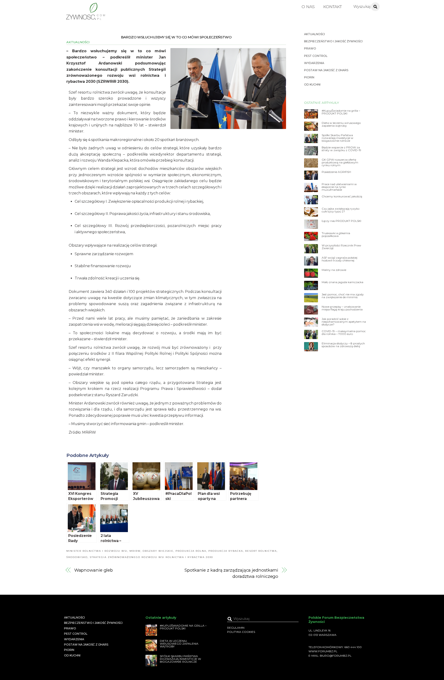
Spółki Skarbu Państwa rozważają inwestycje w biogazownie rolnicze (337, 138)
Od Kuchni (312, 84)
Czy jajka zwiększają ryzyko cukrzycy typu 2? (340, 210)
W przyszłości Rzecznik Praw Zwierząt (341, 247)
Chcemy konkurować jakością (342, 196)
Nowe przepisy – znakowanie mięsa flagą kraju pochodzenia (342, 308)
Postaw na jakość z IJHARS (326, 70)
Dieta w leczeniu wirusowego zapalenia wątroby (341, 124)
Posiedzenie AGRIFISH (336, 172)
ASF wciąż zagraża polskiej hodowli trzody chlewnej (339, 259)
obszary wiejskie (158, 550)
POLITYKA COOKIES (241, 632)
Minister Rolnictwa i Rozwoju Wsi (96, 550)
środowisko (77, 557)
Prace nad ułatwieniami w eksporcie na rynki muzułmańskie (339, 187)
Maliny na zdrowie (334, 270)
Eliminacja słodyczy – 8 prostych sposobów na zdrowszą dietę (343, 345)
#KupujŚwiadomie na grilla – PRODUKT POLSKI (341, 112)
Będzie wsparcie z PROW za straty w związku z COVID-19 (341, 149)
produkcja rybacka (225, 550)
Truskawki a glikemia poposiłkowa (336, 234)
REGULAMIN (235, 627)
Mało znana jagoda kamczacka (342, 282)
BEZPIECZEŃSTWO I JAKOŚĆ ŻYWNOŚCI (333, 41)
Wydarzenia (314, 63)
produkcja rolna (191, 550)
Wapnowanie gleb (93, 570)
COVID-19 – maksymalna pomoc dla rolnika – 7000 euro (344, 332)
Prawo (310, 48)
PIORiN (309, 77)
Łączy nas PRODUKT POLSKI (341, 221)
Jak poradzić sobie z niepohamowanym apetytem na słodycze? (344, 322)
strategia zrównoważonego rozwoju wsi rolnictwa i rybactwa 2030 (151, 557)
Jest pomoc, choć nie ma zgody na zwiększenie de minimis (343, 296)
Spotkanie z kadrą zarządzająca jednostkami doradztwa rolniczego (231, 573)
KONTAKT (332, 6)
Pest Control (315, 56)
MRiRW (135, 550)
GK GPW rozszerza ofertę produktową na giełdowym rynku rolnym (340, 162)
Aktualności (77, 42)
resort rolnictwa (261, 550)
